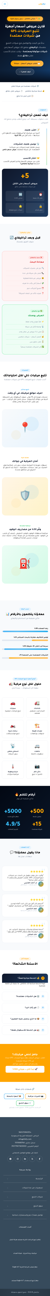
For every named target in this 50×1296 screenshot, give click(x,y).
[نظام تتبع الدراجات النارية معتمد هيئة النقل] (25, 1235)
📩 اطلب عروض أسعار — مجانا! (27, 64)
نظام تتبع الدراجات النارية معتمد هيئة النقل (25, 1240)
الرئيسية (39, 1179)
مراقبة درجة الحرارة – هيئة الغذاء (25, 1253)
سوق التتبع (38, 1206)
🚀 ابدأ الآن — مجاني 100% (25, 1069)
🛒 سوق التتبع (25, 1103)
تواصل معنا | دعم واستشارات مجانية (27, 1215)
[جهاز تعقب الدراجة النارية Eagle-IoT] (25, 1262)
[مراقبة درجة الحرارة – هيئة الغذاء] (25, 1248)
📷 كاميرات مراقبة (35, 1096)
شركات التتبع (37, 1197)
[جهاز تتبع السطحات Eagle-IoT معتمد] (25, 1276)
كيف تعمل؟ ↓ (25, 72)
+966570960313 (25, 1133)
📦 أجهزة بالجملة (14, 1096)
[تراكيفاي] (42, 4)
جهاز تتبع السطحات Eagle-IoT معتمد (25, 1281)
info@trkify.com (25, 1139)
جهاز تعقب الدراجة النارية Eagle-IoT (25, 1267)
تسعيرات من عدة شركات (32, 1188)
